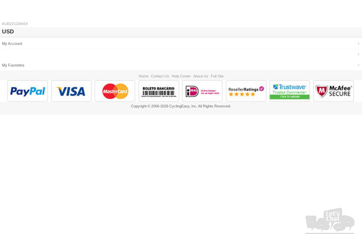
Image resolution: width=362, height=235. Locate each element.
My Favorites (13, 65)
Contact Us (160, 76)
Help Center (181, 76)
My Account (12, 43)
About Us (200, 76)
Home (143, 76)
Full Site (217, 76)
